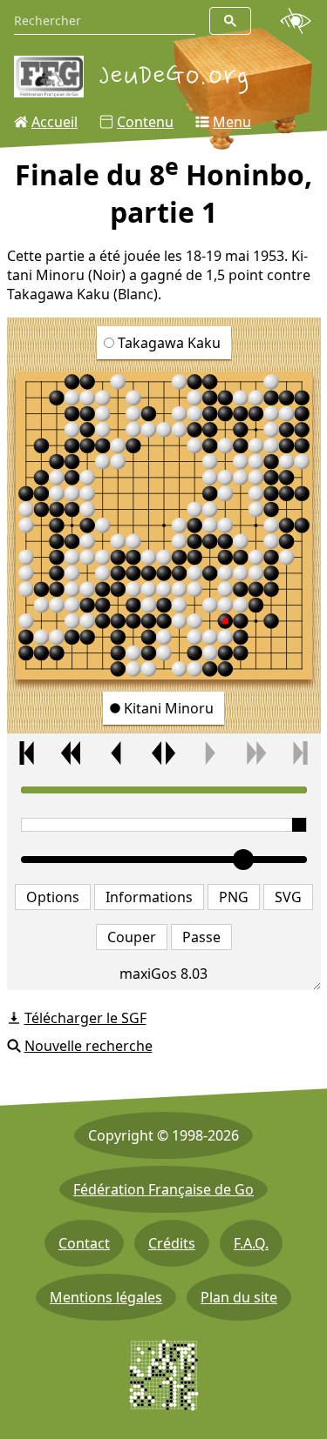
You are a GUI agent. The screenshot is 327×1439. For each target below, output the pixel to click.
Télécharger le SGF (85, 1017)
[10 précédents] (72, 753)
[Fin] (300, 753)
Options (52, 897)
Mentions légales (106, 1297)
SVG (288, 897)
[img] (164, 525)
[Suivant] (208, 753)
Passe (201, 937)
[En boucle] (163, 753)
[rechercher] (230, 21)
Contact (84, 1243)
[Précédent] (117, 753)
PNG (234, 897)
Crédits (171, 1243)
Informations (149, 897)
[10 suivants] (255, 753)
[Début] (26, 753)
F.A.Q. (251, 1243)
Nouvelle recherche (88, 1045)
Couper (131, 937)
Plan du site (239, 1297)
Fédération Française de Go (163, 1189)
